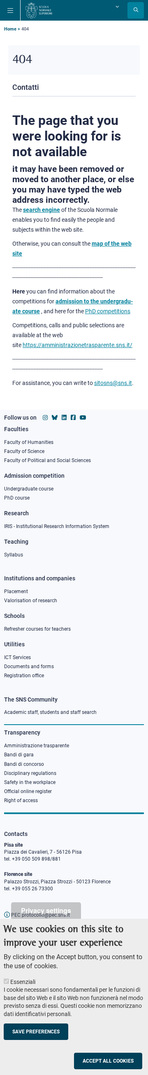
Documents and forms (29, 666)
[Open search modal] (135, 10)
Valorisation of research (30, 600)
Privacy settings (46, 910)
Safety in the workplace (30, 782)
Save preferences (36, 1032)
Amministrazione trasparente (36, 746)
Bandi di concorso (24, 764)
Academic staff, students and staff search (50, 712)
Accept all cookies (108, 1061)
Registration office (24, 675)
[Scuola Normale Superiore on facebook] (73, 417)
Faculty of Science (24, 451)
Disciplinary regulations (30, 773)
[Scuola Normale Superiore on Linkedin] (64, 417)
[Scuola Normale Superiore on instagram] (45, 417)
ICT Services (17, 657)
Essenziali (22, 982)
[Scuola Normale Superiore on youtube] (83, 417)
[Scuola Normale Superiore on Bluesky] (55, 417)
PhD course (17, 498)
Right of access (21, 800)
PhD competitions (107, 311)
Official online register (28, 791)
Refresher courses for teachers (37, 629)
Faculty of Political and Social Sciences (47, 460)
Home (10, 29)
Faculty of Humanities (28, 442)
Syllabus (13, 555)
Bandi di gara (19, 755)
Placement (16, 591)
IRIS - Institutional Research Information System (56, 526)
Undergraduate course (28, 489)
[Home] (39, 10)
